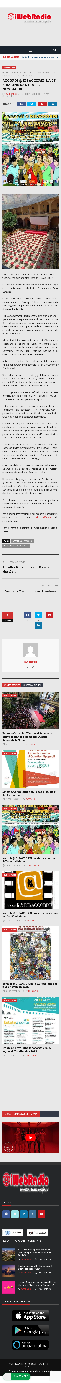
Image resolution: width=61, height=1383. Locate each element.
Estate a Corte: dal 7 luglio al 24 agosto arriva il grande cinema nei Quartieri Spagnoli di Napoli (27, 737)
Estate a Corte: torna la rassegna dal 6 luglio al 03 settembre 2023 (26, 1049)
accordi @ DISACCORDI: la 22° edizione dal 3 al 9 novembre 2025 (29, 985)
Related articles (12, 685)
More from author (32, 685)
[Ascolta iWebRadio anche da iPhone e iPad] (30, 1315)
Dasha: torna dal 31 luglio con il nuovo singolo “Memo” (35, 1267)
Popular (19, 1240)
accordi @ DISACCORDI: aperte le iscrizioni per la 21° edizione (30, 914)
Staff (49, 1364)
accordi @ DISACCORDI (22, 541)
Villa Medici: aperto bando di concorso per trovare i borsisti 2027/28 (34, 1252)
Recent (6, 1240)
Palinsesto (20, 1364)
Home (10, 1364)
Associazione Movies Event (16, 545)
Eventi (42, 1364)
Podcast (32, 1364)
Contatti (29, 1366)
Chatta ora (21, 1376)
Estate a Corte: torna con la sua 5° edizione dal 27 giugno (29, 793)
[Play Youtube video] (30, 1137)
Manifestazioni (9, 67)
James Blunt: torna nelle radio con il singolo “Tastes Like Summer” (37, 1284)
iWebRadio (11, 94)
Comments (34, 1240)
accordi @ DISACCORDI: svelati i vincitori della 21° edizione (29, 860)
